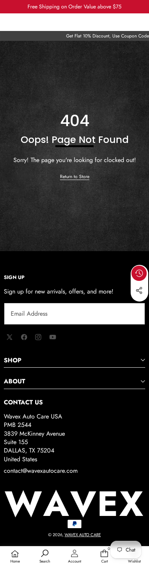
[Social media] (139, 290)
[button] (139, 308)
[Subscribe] (130, 313)
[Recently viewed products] (139, 273)
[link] (74, 177)
